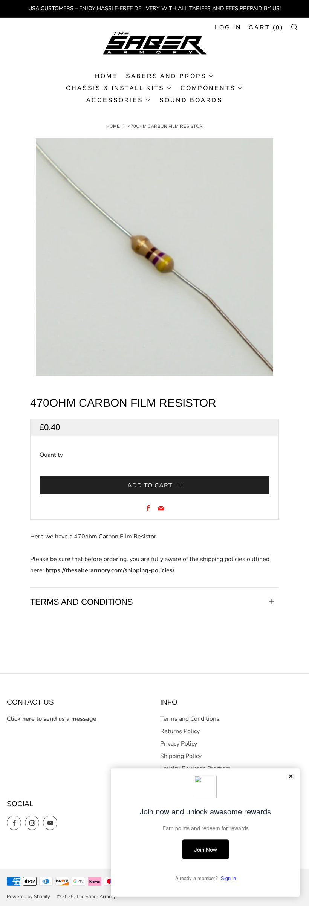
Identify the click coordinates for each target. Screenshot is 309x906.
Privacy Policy (178, 744)
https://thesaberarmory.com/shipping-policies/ (110, 570)
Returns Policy (180, 731)
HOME (106, 76)
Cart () (266, 27)
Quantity (51, 455)
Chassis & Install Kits (115, 88)
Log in (228, 27)
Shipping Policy (181, 756)
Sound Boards (191, 100)
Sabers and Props (166, 76)
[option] (154, 257)
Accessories (114, 100)
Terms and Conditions (189, 719)
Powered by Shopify (28, 896)
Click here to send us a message (52, 719)
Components (208, 88)
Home (113, 126)
